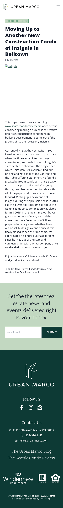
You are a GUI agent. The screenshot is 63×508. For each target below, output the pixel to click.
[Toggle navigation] (58, 6)
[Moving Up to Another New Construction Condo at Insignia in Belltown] (31, 90)
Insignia (41, 268)
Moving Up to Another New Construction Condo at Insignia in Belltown (31, 41)
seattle (36, 272)
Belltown (16, 268)
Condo (32, 268)
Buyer (25, 268)
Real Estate (26, 272)
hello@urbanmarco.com (33, 440)
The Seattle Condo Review (31, 458)
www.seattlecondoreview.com (23, 126)
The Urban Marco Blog (31, 451)
